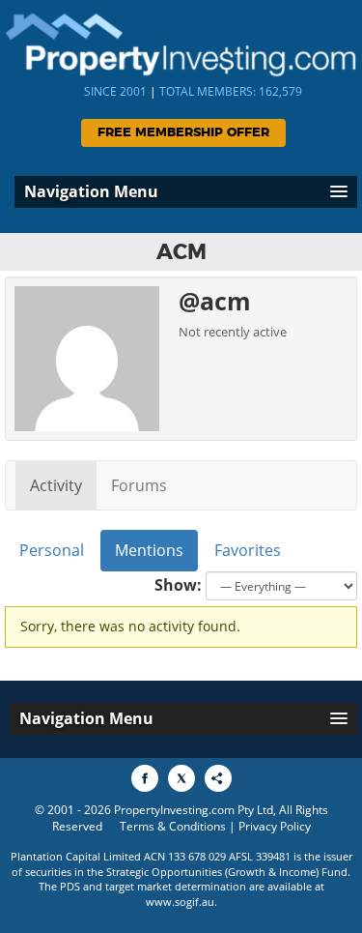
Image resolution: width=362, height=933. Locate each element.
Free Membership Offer (183, 133)
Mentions (149, 550)
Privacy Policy (274, 826)
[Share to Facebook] (144, 778)
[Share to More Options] (218, 778)
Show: (178, 585)
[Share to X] (181, 778)
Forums (139, 485)
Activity (56, 485)
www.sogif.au (180, 901)
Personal (51, 550)
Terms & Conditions (173, 826)
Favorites (247, 550)
